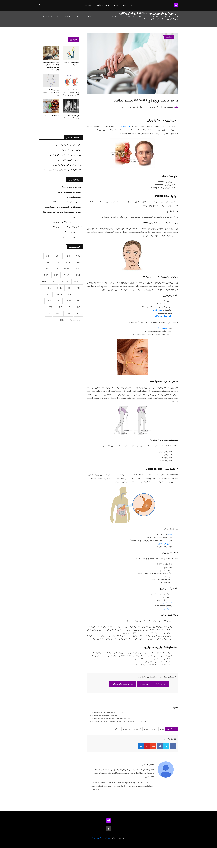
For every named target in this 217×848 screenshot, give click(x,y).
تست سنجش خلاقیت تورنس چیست (71, 63)
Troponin (64, 282)
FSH (69, 314)
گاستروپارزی (137, 728)
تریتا (132, 5)
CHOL (59, 288)
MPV (78, 269)
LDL (78, 294)
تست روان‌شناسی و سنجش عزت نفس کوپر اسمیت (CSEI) (62, 212)
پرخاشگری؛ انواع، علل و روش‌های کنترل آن (67, 164)
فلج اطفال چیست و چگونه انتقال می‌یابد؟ (71, 116)
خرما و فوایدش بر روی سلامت (51, 116)
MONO (77, 282)
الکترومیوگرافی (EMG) (163, 316)
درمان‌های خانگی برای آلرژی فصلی (70, 159)
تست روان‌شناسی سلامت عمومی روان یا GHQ (66, 226)
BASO (66, 275)
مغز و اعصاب (169, 37)
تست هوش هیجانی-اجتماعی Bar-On (68, 217)
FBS (78, 288)
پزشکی (124, 5)
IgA (78, 307)
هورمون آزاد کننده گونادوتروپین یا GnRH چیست (51, 92)
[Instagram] (108, 828)
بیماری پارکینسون (165, 543)
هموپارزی (154, 728)
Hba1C (58, 314)
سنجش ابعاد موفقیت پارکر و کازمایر (70, 192)
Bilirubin (59, 294)
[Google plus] (153, 746)
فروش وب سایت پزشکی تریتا (72, 149)
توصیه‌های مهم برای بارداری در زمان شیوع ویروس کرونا (63, 169)
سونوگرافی (168, 609)
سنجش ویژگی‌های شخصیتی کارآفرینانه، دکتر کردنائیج (63, 207)
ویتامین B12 (162, 328)
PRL (78, 314)
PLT (53, 282)
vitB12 (68, 301)
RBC (68, 256)
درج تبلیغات (144, 684)
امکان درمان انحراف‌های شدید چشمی (69, 144)
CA (69, 294)
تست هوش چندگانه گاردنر (72, 237)
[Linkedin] (141, 746)
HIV (58, 301)
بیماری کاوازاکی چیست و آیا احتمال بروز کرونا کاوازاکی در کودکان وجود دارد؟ (51, 65)
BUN (48, 294)
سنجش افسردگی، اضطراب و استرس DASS (67, 202)
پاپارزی (146, 728)
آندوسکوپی (167, 603)
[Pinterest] (147, 746)
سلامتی (115, 5)
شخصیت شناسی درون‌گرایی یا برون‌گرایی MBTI (65, 222)
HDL (49, 288)
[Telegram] (160, 746)
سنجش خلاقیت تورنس (74, 197)
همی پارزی (117, 728)
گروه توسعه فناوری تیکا (101, 838)
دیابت (169, 534)
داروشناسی (87, 5)
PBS (56, 269)
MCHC (67, 269)
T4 (48, 314)
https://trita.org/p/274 (130, 107)
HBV (69, 307)
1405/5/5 (151, 107)
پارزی (162, 728)
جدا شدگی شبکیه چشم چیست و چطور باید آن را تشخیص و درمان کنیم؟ (71, 92)
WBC (78, 256)
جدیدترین (73, 39)
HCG (61, 320)
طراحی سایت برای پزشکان (123, 684)
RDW (48, 262)
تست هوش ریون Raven (73, 232)
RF (60, 307)
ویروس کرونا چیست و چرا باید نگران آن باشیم (66, 154)
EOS (46, 275)
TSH (51, 307)
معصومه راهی (171, 107)
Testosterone (75, 320)
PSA (49, 301)
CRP (48, 256)
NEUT (77, 275)
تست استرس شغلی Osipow (72, 187)
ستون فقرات (158, 310)
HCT (68, 262)
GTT (44, 282)
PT (47, 269)
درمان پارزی (126, 728)
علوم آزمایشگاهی (102, 5)
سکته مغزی (125, 126)
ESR (58, 256)
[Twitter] (166, 746)
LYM (56, 275)
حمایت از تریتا (161, 684)
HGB (78, 262)
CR (69, 288)
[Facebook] (173, 746)
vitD (78, 301)
